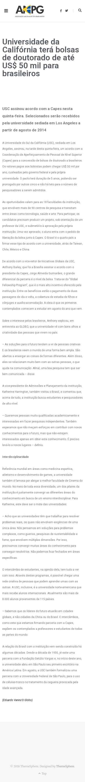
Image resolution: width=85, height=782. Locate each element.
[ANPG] (30, 11)
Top (43, 773)
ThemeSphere (65, 766)
